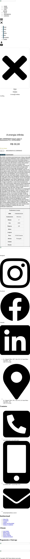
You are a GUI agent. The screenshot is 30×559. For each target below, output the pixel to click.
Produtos (15, 91)
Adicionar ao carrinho (14, 150)
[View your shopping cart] (1, 45)
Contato (6, 15)
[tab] (2, 154)
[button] (1, 21)
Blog (4, 35)
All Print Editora (16, 140)
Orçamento (6, 37)
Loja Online (5, 10)
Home (4, 27)
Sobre (4, 29)
